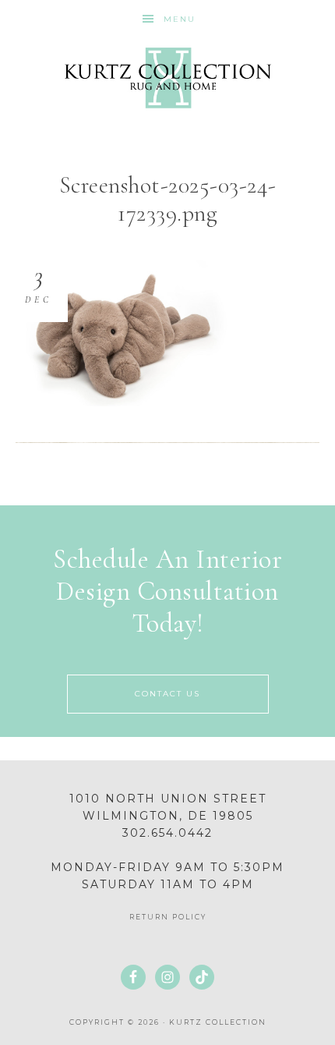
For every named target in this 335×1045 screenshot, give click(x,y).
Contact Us (167, 694)
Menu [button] (180, 19)
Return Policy (167, 916)
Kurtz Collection (168, 78)
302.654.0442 (167, 833)
